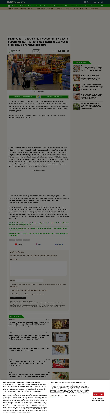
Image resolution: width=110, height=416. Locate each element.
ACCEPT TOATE (98, 394)
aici (43, 403)
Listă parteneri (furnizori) (56, 397)
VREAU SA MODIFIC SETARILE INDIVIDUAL (98, 399)
